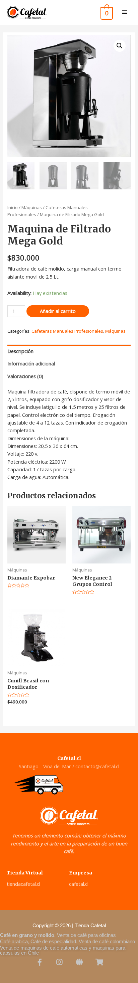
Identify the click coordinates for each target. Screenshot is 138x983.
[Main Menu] (124, 12)
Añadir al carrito (58, 311)
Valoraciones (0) (25, 376)
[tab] (68, 351)
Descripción (20, 351)
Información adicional (31, 363)
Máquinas (31, 207)
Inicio (12, 207)
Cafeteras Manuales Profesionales (67, 331)
